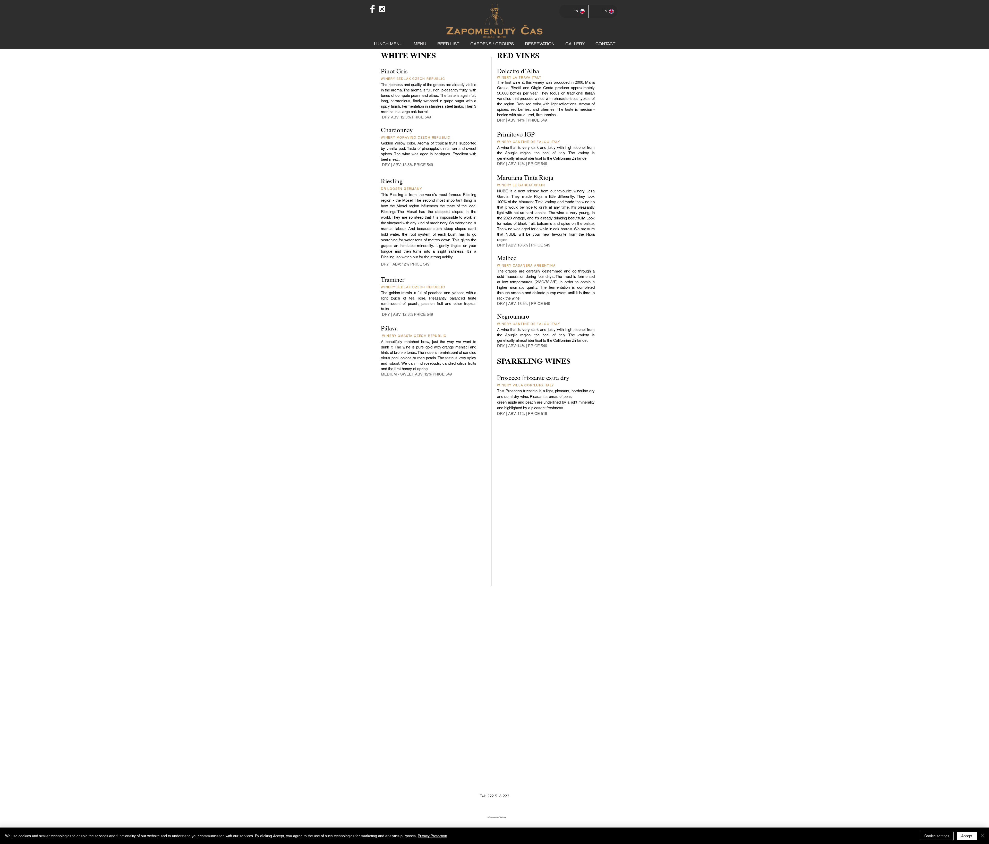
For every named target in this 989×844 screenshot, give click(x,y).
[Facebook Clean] (372, 9)
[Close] (983, 836)
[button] (420, 44)
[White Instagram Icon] (382, 9)
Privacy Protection (432, 835)
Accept (966, 835)
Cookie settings (936, 835)
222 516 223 (498, 796)
